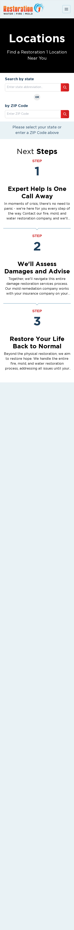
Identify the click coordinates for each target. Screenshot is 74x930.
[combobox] (33, 114)
